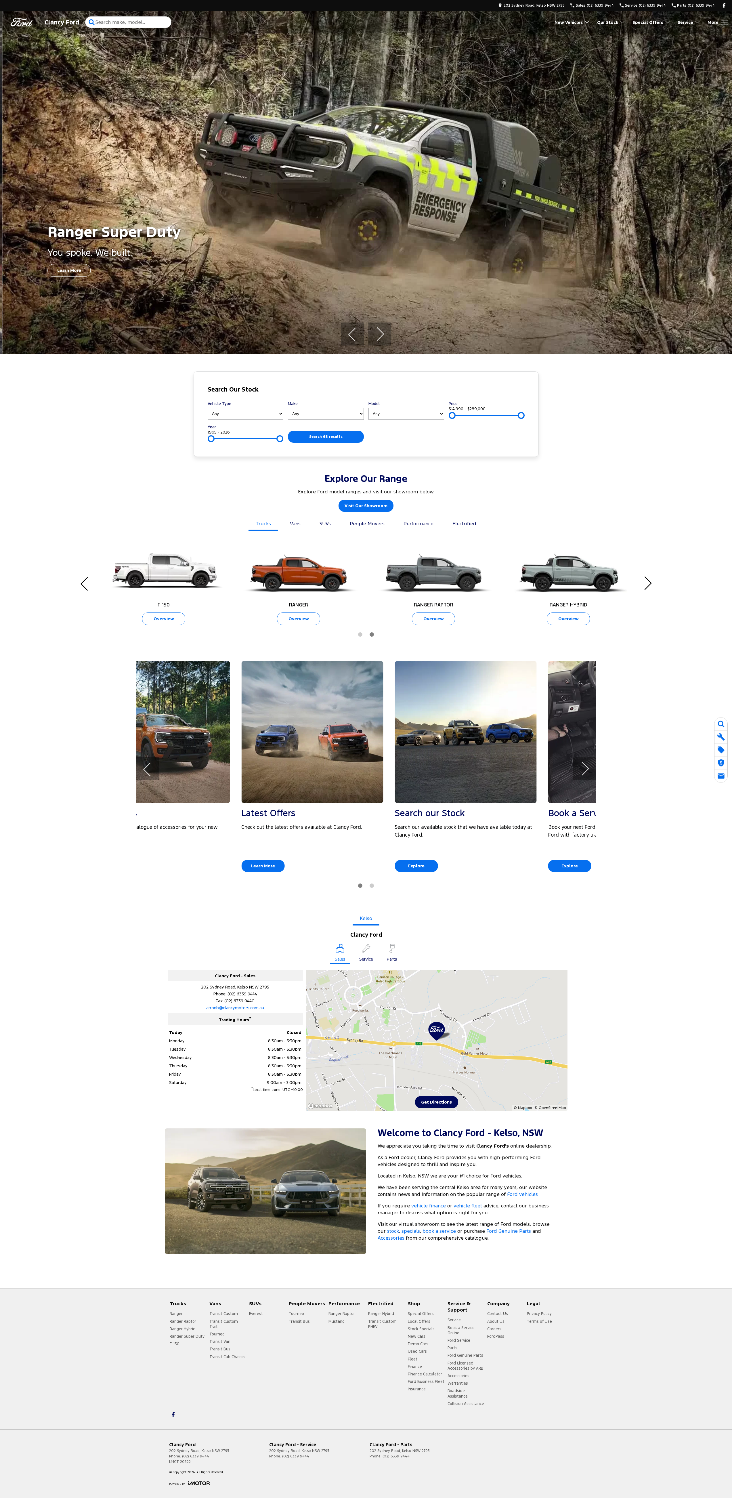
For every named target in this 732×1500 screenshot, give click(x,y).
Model (374, 403)
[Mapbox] (321, 1106)
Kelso (366, 918)
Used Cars (417, 1351)
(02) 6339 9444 (242, 994)
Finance (415, 1366)
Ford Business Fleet (426, 1381)
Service (685, 22)
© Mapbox (523, 1108)
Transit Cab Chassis (227, 1356)
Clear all (513, 391)
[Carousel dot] (360, 634)
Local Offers (419, 1321)
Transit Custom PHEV (382, 1324)
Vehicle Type (219, 403)
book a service (439, 1231)
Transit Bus (219, 1349)
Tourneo (217, 1334)
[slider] (452, 415)
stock (393, 1231)
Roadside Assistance (458, 1393)
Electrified (464, 523)
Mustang (336, 1321)
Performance (418, 523)
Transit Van (219, 1341)
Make (293, 403)
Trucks (263, 523)
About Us (495, 1321)
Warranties (458, 1383)
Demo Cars (418, 1343)
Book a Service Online (461, 1330)
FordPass (495, 1336)
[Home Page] (21, 22)
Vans (295, 523)
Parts (452, 1347)
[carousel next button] (379, 334)
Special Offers (647, 22)
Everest (256, 1313)
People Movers (367, 523)
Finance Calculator (425, 1374)
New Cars (416, 1336)
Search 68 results (326, 436)
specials (411, 1231)
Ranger (176, 1313)
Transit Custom (223, 1313)
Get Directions (436, 1102)
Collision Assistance (466, 1403)
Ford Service (459, 1340)
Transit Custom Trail (223, 1324)
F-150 (174, 1343)
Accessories (391, 1238)
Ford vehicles (522, 1194)
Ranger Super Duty (187, 1336)
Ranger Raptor (183, 1321)
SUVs (325, 523)
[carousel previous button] (352, 334)
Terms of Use (539, 1321)
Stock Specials (421, 1328)
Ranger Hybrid (183, 1328)
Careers (494, 1328)
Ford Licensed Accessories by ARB (465, 1365)
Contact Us (497, 1313)
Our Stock (607, 22)
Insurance (417, 1389)
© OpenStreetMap (550, 1108)
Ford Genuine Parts (508, 1231)
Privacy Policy (539, 1313)
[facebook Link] (724, 5)
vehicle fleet (468, 1206)
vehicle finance (428, 1206)
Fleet (412, 1359)
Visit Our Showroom (366, 505)
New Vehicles (569, 22)
